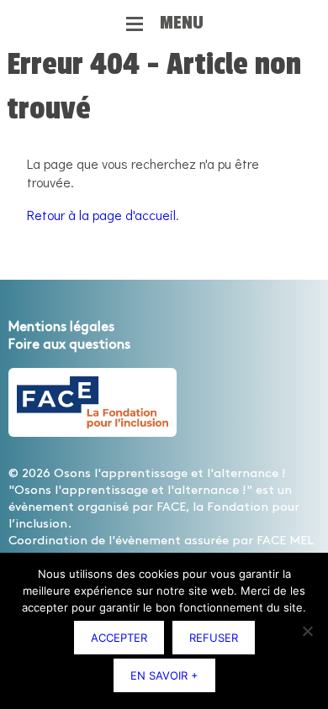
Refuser (213, 637)
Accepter (119, 637)
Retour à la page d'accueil (101, 214)
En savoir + (164, 675)
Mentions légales (61, 327)
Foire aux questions (69, 345)
